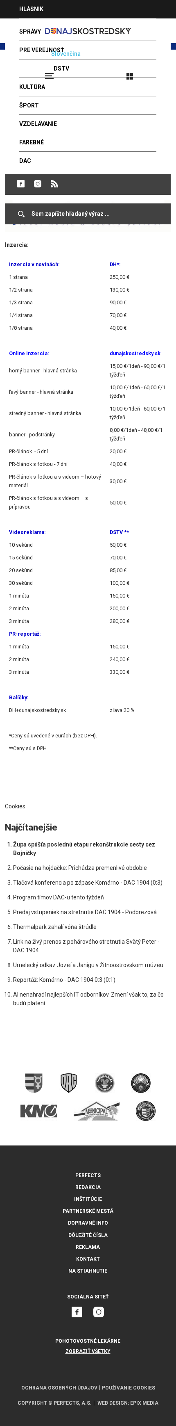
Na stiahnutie (87, 1271)
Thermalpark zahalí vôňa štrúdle (55, 927)
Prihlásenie (156, 72)
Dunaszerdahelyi (21, 183)
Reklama (88, 1247)
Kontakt (88, 1259)
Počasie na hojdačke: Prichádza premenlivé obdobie (80, 868)
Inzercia (32, 27)
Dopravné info (88, 1223)
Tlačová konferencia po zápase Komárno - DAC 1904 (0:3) (87, 882)
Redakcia (88, 1187)
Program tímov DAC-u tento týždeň (58, 897)
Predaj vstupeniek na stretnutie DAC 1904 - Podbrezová (85, 912)
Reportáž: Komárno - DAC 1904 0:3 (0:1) (64, 980)
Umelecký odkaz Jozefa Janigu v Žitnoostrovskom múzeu (88, 965)
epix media (144, 1403)
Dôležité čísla (88, 1235)
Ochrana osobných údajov (59, 1388)
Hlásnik (31, 9)
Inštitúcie (88, 1199)
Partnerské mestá (88, 1211)
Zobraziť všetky (88, 1351)
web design (112, 1403)
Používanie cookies (128, 1388)
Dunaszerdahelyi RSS (54, 183)
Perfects (88, 1175)
